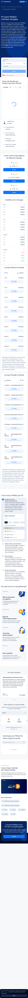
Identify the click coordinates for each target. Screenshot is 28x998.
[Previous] (12, 700)
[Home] (6, 2)
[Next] (15, 700)
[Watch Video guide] (14, 786)
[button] (14, 520)
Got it (14, 995)
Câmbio (14, 836)
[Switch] (24, 64)
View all (13, 729)
